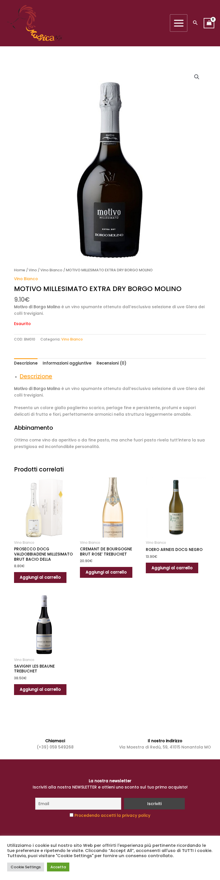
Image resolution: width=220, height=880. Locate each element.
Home (19, 270)
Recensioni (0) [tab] (111, 363)
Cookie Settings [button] (26, 867)
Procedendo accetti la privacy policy (112, 815)
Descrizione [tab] (26, 363)
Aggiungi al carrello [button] (40, 577)
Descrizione (36, 376)
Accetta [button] (58, 867)
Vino (33, 270)
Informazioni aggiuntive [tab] (67, 363)
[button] (195, 23)
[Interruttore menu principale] (178, 23)
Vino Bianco (51, 270)
